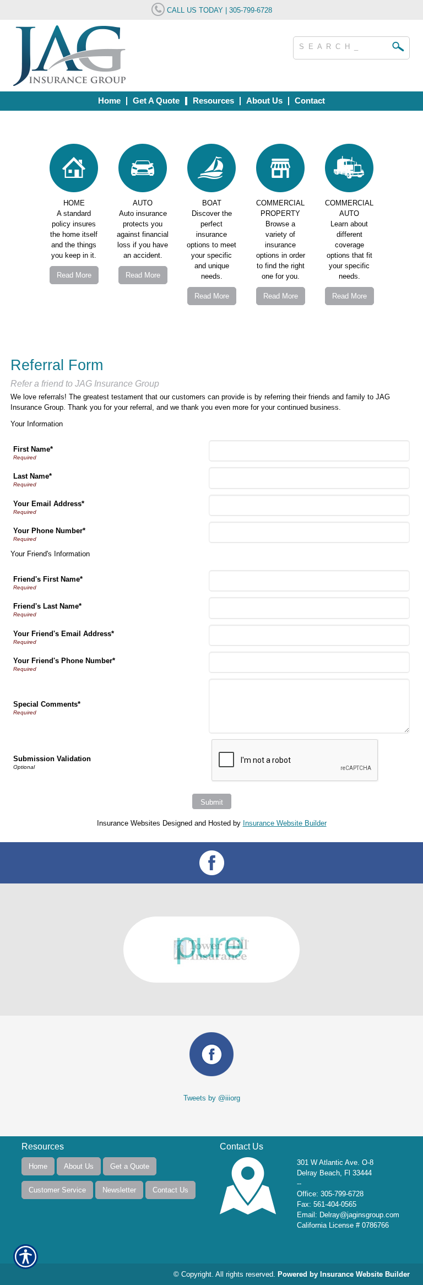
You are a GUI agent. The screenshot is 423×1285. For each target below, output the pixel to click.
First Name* (33, 449)
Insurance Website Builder (285, 823)
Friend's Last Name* (47, 606)
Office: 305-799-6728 (330, 1194)
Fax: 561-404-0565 (326, 1204)
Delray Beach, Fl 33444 (334, 1173)
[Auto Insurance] (143, 171)
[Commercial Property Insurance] (280, 171)
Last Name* (32, 476)
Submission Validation (52, 759)
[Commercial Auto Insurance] (349, 171)
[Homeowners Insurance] (74, 171)
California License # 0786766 (343, 1225)
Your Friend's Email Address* (63, 634)
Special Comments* (46, 704)
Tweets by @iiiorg (211, 1098)
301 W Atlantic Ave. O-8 (335, 1162)
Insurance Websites (128, 823)
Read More (74, 275)
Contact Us (170, 1190)
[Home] (125, 55)
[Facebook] (211, 862)
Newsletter (119, 1190)
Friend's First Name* (48, 579)
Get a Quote (129, 1166)
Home (38, 1166)
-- (299, 1183)
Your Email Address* (48, 504)
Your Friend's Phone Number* (64, 661)
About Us (79, 1166)
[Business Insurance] (212, 171)
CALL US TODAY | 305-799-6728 (218, 10)
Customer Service (57, 1190)
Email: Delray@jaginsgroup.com (348, 1215)
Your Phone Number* (49, 531)
